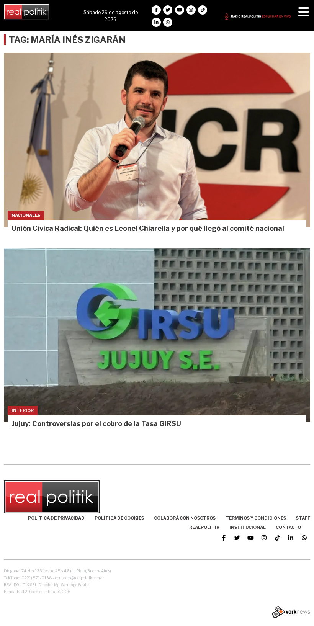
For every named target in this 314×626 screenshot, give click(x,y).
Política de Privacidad (56, 518)
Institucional (247, 527)
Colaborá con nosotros (185, 518)
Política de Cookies (119, 518)
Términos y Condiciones (256, 518)
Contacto (288, 527)
